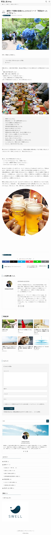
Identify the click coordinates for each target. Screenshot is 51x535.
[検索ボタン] (46, 1)
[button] (6, 261)
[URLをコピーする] (45, 261)
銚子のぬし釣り (7, 497)
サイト (5, 399)
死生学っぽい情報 (9, 488)
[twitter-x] (21, 306)
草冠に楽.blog (6, 1)
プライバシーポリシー (28, 530)
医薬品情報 (7, 479)
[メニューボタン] (49, 1)
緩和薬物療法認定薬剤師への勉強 (12, 476)
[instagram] (23, 306)
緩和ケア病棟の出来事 (9, 473)
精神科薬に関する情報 (9, 485)
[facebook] (19, 306)
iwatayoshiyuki (9, 289)
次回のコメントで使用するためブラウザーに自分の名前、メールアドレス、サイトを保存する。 (25, 404)
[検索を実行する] (47, 421)
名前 (5, 388)
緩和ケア (7, 464)
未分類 (6, 461)
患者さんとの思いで (7, 15)
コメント (6, 371)
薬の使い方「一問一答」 (10, 467)
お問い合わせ (20, 530)
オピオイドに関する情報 (10, 482)
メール (6, 393)
